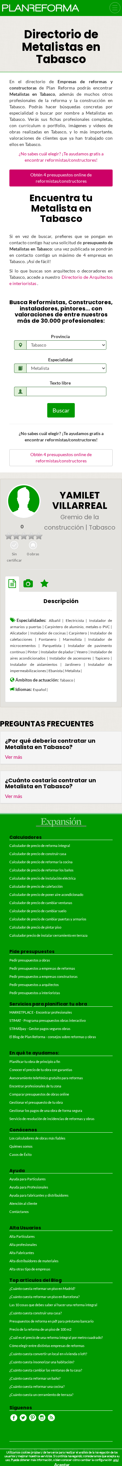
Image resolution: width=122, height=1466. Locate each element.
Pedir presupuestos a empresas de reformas (42, 968)
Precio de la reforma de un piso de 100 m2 (40, 1329)
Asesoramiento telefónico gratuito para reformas (46, 1078)
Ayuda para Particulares (27, 1179)
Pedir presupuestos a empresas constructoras (43, 976)
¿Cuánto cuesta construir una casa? (35, 1313)
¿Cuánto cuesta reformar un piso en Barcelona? (44, 1297)
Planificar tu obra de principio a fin (34, 1061)
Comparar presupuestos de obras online (39, 1094)
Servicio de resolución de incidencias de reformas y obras (51, 1119)
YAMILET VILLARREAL (79, 500)
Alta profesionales (23, 1244)
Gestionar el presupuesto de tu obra (36, 1102)
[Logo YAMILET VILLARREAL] (24, 501)
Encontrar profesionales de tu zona (35, 1086)
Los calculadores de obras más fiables (37, 1138)
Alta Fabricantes (21, 1253)
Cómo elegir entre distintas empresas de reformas (46, 1346)
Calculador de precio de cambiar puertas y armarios (47, 919)
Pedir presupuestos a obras (29, 960)
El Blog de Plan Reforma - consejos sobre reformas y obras (52, 1037)
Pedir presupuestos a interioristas (34, 993)
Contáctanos (19, 1212)
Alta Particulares (22, 1236)
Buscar (61, 410)
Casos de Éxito (20, 1154)
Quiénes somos (21, 1146)
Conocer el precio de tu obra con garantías (40, 1070)
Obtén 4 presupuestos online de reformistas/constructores (61, 178)
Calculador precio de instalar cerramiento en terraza (48, 935)
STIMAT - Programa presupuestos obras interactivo (47, 1020)
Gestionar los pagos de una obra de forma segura (45, 1110)
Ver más (13, 757)
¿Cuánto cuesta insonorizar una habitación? (41, 1362)
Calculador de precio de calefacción (36, 886)
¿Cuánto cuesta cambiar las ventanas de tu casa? (45, 1370)
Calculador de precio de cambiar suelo (37, 911)
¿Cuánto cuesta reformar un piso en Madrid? (42, 1288)
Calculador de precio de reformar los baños (41, 870)
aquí (116, 1460)
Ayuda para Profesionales (28, 1187)
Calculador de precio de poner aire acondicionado (46, 894)
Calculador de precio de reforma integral (39, 845)
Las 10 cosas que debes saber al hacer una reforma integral (53, 1305)
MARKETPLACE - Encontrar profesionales (40, 1012)
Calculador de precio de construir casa (37, 854)
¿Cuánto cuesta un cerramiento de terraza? (41, 1395)
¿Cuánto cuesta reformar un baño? (34, 1378)
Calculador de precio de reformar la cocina (41, 862)
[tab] (12, 584)
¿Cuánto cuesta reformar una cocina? (36, 1386)
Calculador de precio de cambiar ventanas (40, 903)
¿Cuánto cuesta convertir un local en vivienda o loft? (48, 1354)
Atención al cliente (23, 1203)
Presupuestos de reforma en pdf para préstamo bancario (51, 1321)
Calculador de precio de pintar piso (35, 927)
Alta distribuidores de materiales (33, 1261)
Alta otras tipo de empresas (29, 1269)
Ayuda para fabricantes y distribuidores (39, 1195)
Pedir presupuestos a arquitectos (34, 985)
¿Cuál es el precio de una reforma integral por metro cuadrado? (56, 1337)
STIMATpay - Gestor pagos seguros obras (39, 1029)
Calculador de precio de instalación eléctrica (42, 878)
